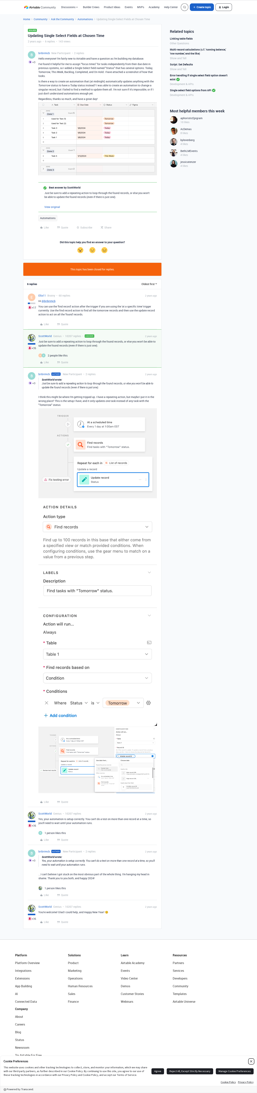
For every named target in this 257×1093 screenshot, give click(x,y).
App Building (23, 986)
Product (73, 963)
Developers (180, 978)
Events (129, 7)
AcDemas (186, 129)
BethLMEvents (189, 151)
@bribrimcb (49, 301)
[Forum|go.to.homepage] (40, 7)
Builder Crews (91, 7)
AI (16, 994)
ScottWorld (45, 336)
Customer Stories (132, 994)
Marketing (74, 971)
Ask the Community (62, 19)
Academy (154, 7)
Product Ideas (112, 7)
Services (178, 971)
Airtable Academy (132, 963)
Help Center (171, 7)
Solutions (74, 955)
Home (26, 19)
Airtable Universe (184, 1001)
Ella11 (42, 295)
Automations (85, 19)
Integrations (23, 971)
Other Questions (179, 43)
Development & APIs (182, 84)
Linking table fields (181, 38)
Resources (180, 955)
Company (21, 1009)
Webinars (127, 1001)
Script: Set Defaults (181, 64)
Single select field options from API (190, 90)
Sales (71, 994)
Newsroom (22, 1047)
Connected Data (26, 1001)
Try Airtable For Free (28, 1055)
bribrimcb (44, 53)
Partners (178, 963)
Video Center (129, 978)
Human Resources (80, 986)
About (19, 1017)
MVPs (140, 7)
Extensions (22, 978)
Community (40, 19)
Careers (20, 1024)
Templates (180, 994)
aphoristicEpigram (191, 118)
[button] (202, 7)
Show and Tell (178, 58)
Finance (73, 1001)
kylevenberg (187, 140)
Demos (125, 986)
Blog (18, 1032)
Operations (75, 978)
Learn (124, 955)
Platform (21, 955)
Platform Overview (27, 963)
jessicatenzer (188, 162)
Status (19, 1040)
